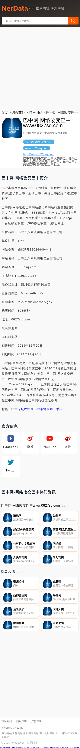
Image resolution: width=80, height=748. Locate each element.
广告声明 (36, 721)
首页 (4, 112)
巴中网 (29, 409)
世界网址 (32, 742)
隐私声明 (21, 721)
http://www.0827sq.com (38, 154)
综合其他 (18, 112)
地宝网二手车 (53, 409)
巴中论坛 (17, 409)
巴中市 (38, 409)
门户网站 (35, 112)
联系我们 (6, 721)
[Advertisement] (40, 68)
